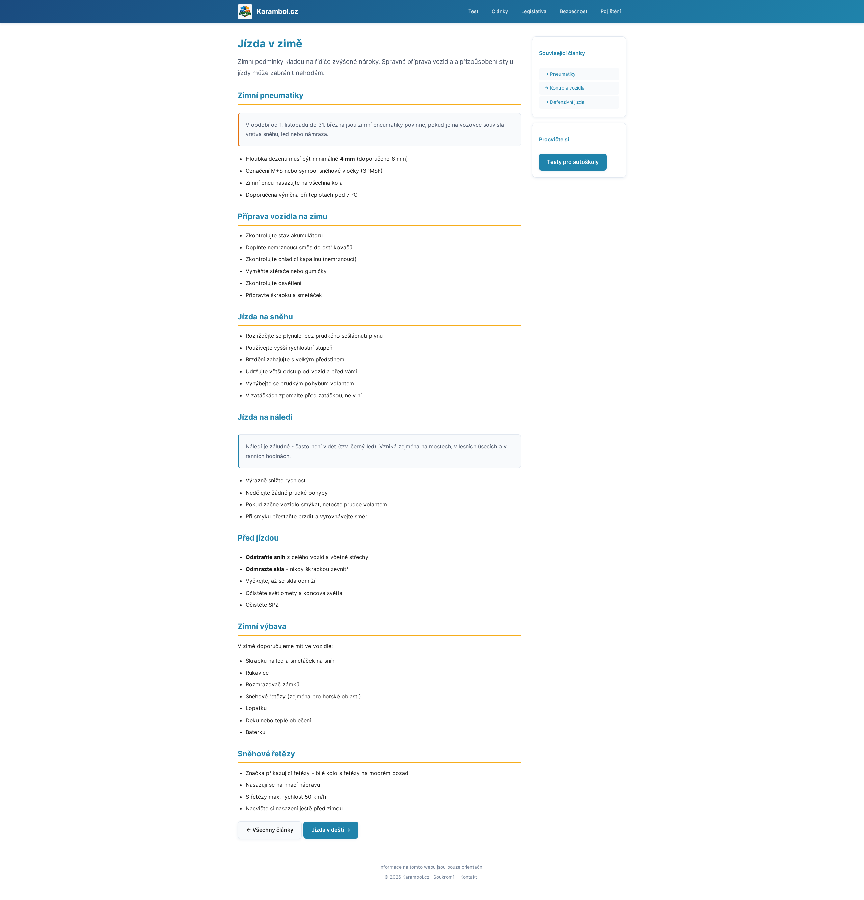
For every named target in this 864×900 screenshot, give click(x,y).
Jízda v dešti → (331, 829)
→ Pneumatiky (560, 74)
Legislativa (533, 11)
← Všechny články (269, 829)
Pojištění (611, 11)
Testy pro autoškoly (573, 161)
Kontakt (468, 877)
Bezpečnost (573, 11)
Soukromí (443, 877)
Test (473, 11)
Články (500, 11)
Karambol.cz (277, 11)
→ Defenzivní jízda (564, 102)
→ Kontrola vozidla (564, 88)
